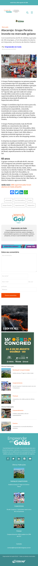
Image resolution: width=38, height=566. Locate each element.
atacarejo (8, 200)
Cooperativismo (17, 383)
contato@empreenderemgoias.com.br (19, 548)
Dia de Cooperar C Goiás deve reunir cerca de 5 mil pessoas (19, 510)
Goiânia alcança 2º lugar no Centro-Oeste (23, 373)
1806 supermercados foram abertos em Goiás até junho (16, 186)
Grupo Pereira (7, 205)
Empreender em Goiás (13, 47)
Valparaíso (31, 205)
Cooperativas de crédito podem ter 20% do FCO (19, 535)
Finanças (15, 396)
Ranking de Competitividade (21, 370)
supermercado (19, 205)
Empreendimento (18, 410)
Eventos (15, 423)
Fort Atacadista (20, 200)
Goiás (30, 200)
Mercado (5, 27)
